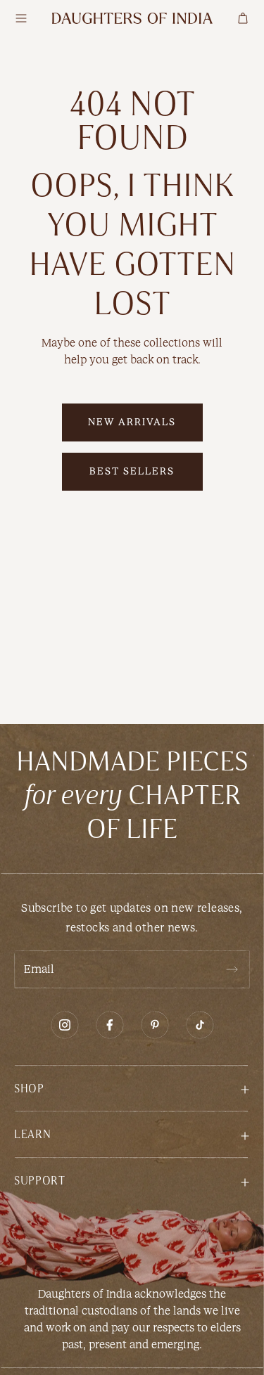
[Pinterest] (155, 1025)
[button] (132, 1088)
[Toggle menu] (21, 18)
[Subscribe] (231, 969)
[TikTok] (200, 1025)
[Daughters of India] (132, 18)
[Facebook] (110, 1025)
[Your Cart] (243, 18)
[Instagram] (65, 1025)
